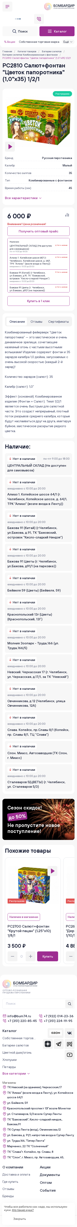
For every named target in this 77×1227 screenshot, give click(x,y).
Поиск (23, 31)
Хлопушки (9, 1059)
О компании (12, 1167)
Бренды (8, 1196)
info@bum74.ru (19, 1016)
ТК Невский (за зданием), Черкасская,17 (34, 1087)
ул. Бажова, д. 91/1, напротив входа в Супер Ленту (40, 1135)
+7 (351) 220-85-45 (22, 1021)
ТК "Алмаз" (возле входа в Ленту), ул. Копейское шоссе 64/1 (40, 1095)
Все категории (14, 1073)
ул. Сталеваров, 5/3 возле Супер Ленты (34, 1114)
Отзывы (8, 1189)
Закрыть (19, 1219)
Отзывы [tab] (36, 321)
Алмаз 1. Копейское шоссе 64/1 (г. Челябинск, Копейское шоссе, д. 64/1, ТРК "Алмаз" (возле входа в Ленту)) (37, 499)
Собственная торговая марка (39, 41)
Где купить (10, 1181)
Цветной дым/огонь (17, 1052)
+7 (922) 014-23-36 (59, 1016)
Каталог (60, 31)
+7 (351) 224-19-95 (58, 1021)
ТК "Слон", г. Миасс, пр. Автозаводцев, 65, (35, 1157)
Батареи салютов (15, 1045)
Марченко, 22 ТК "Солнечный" (27, 1146)
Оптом (46, 1182)
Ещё (66, 41)
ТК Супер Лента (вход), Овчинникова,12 (34, 1129)
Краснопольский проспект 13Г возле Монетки (39, 1108)
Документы (50, 1174)
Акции (45, 1167)
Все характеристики (21, 198)
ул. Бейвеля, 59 (17, 1102)
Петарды (9, 1067)
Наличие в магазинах (23, 917)
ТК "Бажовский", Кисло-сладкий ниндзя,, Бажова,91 (34, 1122)
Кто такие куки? (23, 1210)
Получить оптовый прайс (38, 231)
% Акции (9, 41)
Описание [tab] (17, 321)
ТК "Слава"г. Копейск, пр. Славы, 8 (30, 1151)
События (48, 1190)
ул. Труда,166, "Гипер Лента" (26, 1140)
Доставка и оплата (16, 1174)
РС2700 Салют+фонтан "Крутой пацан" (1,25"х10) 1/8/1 (29, 930)
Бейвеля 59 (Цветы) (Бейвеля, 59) (34, 590)
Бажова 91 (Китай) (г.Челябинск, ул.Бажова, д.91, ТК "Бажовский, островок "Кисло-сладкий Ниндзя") (35, 532)
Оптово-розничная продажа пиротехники (16, 991)
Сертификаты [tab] (58, 321)
